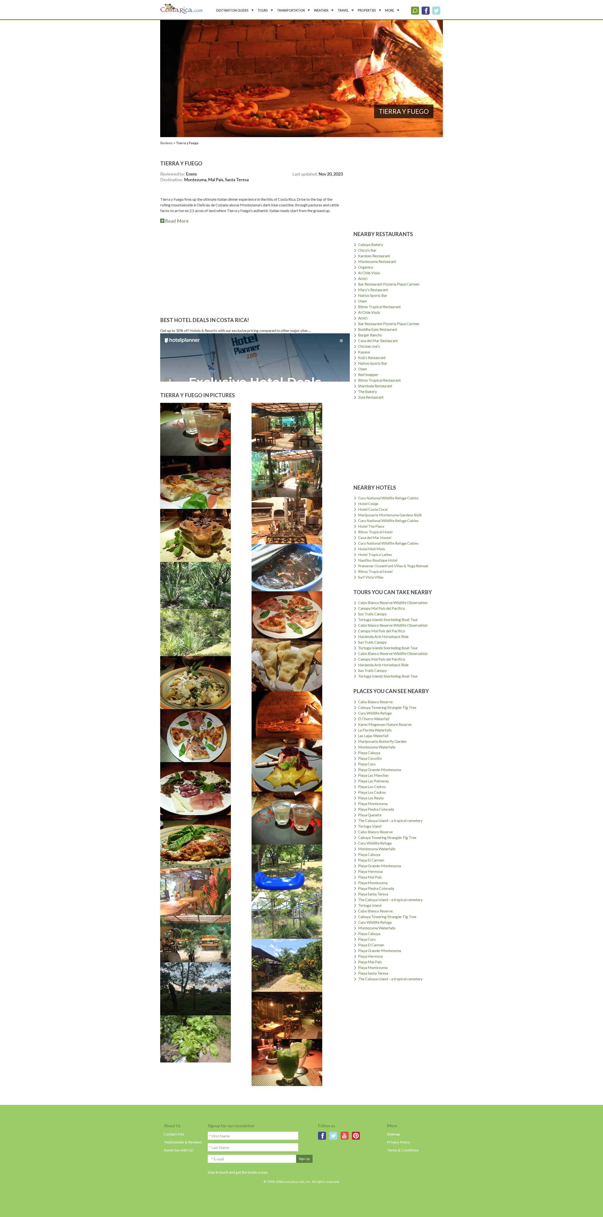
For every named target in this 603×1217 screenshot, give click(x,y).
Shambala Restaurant (375, 386)
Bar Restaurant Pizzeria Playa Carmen (388, 284)
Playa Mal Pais (370, 877)
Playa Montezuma (372, 803)
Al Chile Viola (369, 272)
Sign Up (304, 1159)
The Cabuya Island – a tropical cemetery (390, 820)
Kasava (364, 352)
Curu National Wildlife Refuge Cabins (388, 498)
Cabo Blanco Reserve (375, 701)
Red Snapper (368, 374)
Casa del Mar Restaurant (378, 340)
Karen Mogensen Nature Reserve (385, 724)
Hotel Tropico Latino (375, 554)
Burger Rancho (370, 335)
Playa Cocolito (370, 758)
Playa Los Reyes (371, 798)
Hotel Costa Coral (372, 509)
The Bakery (367, 391)
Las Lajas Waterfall (373, 735)
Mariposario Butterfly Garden (382, 741)
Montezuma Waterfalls (376, 747)
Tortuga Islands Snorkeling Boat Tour (388, 619)
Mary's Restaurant (373, 289)
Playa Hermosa (370, 871)
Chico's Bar (367, 250)
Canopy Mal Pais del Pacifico (381, 608)
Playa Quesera (369, 815)
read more (177, 220)
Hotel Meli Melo (371, 549)
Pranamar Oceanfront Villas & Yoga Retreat (393, 566)
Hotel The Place (371, 526)
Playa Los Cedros (372, 786)
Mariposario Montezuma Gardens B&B (390, 515)
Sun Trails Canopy (372, 614)
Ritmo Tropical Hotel (375, 532)
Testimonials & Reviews (183, 1142)
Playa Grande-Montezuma (379, 769)
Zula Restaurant (370, 397)
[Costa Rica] (181, 8)
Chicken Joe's (369, 346)
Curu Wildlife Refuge (375, 713)
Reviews (166, 143)
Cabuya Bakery (370, 244)
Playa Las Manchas (373, 775)
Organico (365, 267)
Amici (362, 278)
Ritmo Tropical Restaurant (379, 306)
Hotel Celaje (368, 503)
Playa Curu (366, 764)
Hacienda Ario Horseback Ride (383, 636)
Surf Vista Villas (370, 577)
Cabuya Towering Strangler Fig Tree (387, 707)
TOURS (263, 10)
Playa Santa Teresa (373, 894)
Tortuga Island (369, 826)
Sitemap (393, 1134)
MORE (389, 10)
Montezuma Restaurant (377, 261)
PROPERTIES (367, 10)
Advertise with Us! (179, 1150)
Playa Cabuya (369, 752)
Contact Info (174, 1134)
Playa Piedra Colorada (376, 809)
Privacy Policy (398, 1142)
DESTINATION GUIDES (232, 10)
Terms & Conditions (403, 1150)
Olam (362, 301)
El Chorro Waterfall (373, 718)
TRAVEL (343, 10)
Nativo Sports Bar (372, 295)
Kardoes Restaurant (374, 255)
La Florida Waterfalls (375, 730)
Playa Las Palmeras (373, 781)
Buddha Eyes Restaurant (377, 329)
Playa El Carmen (371, 860)
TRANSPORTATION (291, 10)
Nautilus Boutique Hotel (377, 560)
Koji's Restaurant (372, 357)
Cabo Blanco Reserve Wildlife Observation (393, 602)
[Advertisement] (251, 267)
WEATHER (321, 10)
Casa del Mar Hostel (374, 537)
